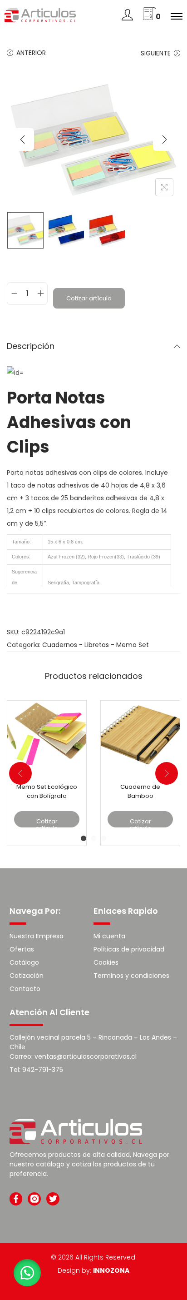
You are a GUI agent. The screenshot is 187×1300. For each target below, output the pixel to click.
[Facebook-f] (16, 1198)
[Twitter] (52, 1198)
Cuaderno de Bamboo (140, 791)
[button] (27, 1272)
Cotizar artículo (89, 298)
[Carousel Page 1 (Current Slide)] (83, 838)
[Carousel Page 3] (103, 838)
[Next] (164, 139)
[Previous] (22, 139)
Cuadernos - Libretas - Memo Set (95, 644)
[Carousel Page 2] (93, 838)
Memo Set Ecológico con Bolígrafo (46, 791)
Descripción (30, 346)
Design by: (93, 1270)
